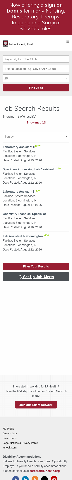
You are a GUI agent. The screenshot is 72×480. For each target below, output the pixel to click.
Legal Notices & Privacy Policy (20, 443)
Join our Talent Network (36, 405)
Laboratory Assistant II (19, 147)
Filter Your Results (36, 266)
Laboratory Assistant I (18, 191)
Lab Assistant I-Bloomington (23, 236)
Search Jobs (10, 433)
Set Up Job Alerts (38, 276)
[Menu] (67, 42)
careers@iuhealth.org (45, 471)
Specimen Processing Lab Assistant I (29, 169)
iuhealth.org (10, 447)
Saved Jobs (9, 438)
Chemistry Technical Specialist (24, 214)
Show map (34, 122)
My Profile (8, 428)
